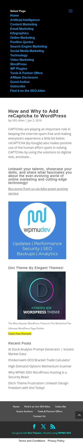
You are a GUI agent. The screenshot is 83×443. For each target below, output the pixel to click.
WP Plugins (18, 68)
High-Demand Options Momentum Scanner (40, 366)
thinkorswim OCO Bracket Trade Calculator (39, 360)
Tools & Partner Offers (26, 73)
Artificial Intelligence (25, 20)
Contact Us (39, 416)
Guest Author (20, 82)
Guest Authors (24, 411)
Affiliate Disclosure (24, 77)
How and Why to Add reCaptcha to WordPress (37, 113)
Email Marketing (22, 28)
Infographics (19, 33)
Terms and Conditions (32, 440)
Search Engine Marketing (28, 46)
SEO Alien (18, 120)
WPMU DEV (64, 433)
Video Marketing (22, 59)
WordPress (18, 64)
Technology (19, 55)
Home (14, 15)
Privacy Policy (56, 440)
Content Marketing (23, 24)
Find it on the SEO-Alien (27, 90)
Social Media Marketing (27, 51)
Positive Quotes (21, 42)
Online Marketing (22, 37)
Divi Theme (34, 433)
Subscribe (17, 86)
